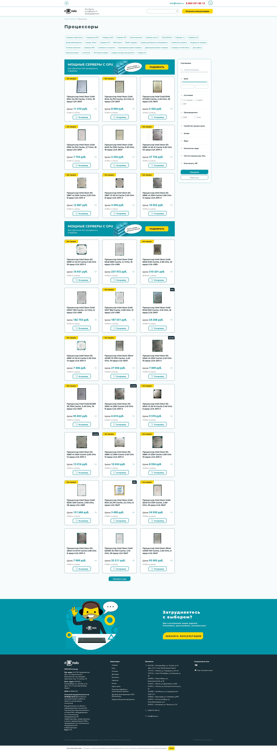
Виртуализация (72, 52)
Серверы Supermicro (74, 37)
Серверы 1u (180, 37)
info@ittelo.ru (177, 3)
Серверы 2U (193, 37)
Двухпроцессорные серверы (156, 47)
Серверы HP (121, 37)
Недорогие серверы (198, 42)
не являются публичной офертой (87, 740)
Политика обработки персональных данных (120, 690)
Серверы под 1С (152, 37)
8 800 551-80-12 (153, 710)
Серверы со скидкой (106, 47)
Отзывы (115, 671)
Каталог (73, 19)
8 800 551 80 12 (195, 3)
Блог (113, 668)
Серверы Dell (107, 37)
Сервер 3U (142, 52)
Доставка (115, 674)
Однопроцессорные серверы (130, 47)
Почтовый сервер (101, 52)
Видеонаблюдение (74, 42)
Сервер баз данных (179, 42)
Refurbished (167, 37)
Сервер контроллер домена (122, 52)
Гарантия (115, 680)
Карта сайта (116, 686)
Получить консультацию (197, 11)
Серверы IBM (89, 47)
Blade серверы (131, 42)
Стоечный (86, 52)
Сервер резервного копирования (154, 42)
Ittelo (66, 19)
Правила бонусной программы (123, 699)
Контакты (115, 677)
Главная (115, 665)
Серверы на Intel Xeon (180, 47)
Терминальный (136, 37)
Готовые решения (73, 47)
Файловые (117, 42)
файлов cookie (124, 748)
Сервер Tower (90, 42)
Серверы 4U (105, 42)
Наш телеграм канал (205, 670)
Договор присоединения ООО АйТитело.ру (123, 695)
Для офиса (197, 47)
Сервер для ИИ (92, 37)
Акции (114, 683)
